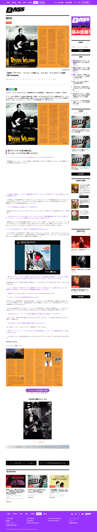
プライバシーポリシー (11, 523)
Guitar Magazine (30, 518)
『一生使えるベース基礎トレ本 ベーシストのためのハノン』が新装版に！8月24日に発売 (81, 76)
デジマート (71, 520)
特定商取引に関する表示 (11, 525)
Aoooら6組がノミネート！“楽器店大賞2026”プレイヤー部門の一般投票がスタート (81, 69)
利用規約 (8, 520)
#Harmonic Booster (18, 495)
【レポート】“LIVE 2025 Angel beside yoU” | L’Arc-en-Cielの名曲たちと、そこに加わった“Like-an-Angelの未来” (54, 463)
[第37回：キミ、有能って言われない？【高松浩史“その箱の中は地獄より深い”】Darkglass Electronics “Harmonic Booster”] (16, 481)
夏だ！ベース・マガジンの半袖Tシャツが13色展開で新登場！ (81, 82)
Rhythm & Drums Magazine (33, 523)
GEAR (19, 2)
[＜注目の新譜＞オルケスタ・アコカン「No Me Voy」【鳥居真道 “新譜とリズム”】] (59, 481)
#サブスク (62, 494)
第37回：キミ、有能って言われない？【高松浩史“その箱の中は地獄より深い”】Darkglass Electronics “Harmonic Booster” (15, 491)
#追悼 (54, 79)
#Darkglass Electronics (10, 495)
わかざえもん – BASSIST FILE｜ (78, 249)
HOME (8, 2)
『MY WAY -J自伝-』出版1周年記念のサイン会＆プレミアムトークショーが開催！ (81, 88)
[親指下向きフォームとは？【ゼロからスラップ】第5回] (80, 160)
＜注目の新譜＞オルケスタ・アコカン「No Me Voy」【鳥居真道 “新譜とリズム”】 (59, 490)
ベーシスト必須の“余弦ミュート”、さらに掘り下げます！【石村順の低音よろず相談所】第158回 (22, 463)
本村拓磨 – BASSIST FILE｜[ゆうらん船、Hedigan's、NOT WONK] (80, 290)
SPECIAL (14, 2)
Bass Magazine (30, 520)
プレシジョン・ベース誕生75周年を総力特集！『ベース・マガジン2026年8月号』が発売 (81, 102)
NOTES (35, 2)
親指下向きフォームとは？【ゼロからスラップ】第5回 (80, 168)
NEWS (24, 2)
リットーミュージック (74, 518)
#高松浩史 (8, 497)
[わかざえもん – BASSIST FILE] (80, 242)
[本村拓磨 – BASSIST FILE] (80, 281)
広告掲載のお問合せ (73, 523)
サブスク (57, 492)
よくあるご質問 (9, 518)
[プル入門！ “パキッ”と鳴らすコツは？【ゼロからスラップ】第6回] (80, 142)
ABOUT (45, 514)
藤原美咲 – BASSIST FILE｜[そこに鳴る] (80, 269)
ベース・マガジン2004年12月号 (37, 442)
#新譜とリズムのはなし (54, 495)
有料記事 (41, 2)
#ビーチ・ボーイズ (33, 79)
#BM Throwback (9, 79)
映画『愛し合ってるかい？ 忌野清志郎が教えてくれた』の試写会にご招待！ (81, 62)
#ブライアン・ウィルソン (45, 79)
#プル (29, 495)
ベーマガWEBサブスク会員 (32, 393)
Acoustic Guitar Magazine (53, 520)
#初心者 (32, 495)
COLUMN (9, 22)
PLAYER (30, 2)
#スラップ (30, 494)
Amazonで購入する (84, 196)
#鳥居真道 (62, 495)
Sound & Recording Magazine (54, 518)
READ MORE (81, 174)
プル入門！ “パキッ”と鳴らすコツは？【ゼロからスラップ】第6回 (80, 150)
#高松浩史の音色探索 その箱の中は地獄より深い (15, 499)
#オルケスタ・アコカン (54, 494)
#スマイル (25, 79)
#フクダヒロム (41, 494)
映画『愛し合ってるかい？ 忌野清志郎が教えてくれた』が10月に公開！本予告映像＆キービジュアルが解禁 (81, 95)
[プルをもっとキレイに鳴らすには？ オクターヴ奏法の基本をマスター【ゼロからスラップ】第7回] (37, 481)
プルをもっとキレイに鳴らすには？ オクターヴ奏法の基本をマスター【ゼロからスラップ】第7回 (37, 490)
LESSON (30, 486)
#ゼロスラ (35, 494)
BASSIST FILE (75, 247)
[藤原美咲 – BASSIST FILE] (80, 262)
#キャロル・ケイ (18, 79)
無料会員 (73, 270)
